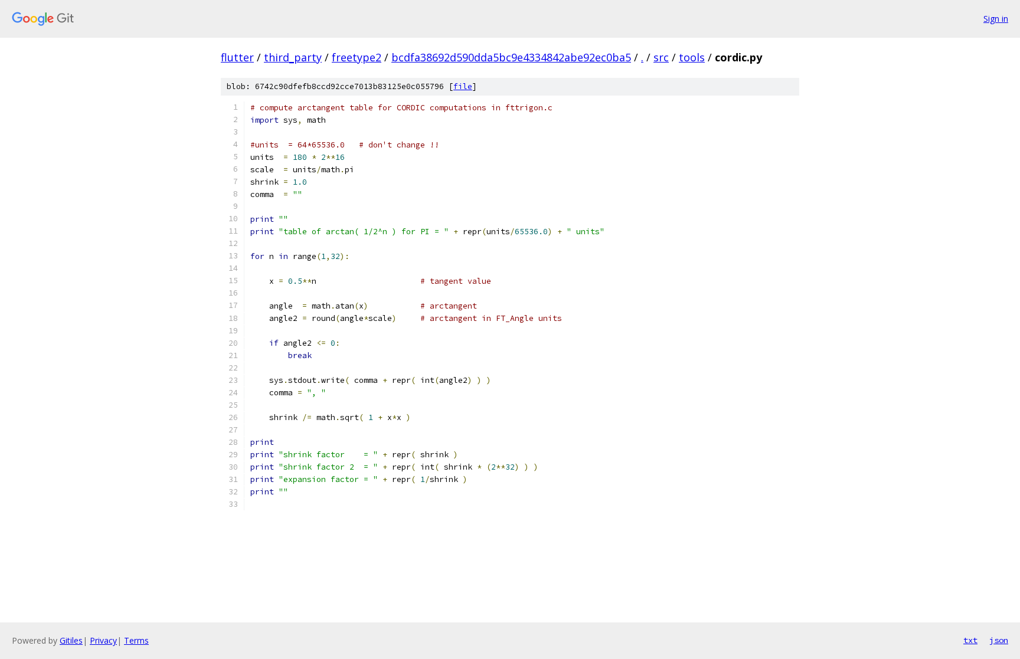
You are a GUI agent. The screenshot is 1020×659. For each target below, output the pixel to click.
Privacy (103, 640)
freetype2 (356, 57)
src (661, 57)
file (462, 86)
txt (970, 640)
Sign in (995, 18)
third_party (293, 57)
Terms (136, 640)
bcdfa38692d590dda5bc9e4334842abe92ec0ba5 (511, 57)
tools (692, 57)
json (998, 640)
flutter (237, 57)
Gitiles (71, 640)
